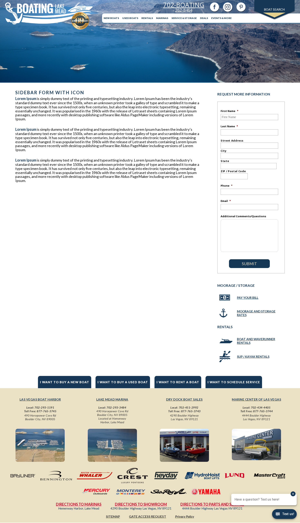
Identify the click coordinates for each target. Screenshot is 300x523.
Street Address (232, 140)
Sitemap (113, 516)
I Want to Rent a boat (178, 382)
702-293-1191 (44, 407)
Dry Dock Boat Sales (184, 399)
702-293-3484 (116, 407)
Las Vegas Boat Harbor (40, 399)
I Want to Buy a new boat (64, 382)
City (224, 151)
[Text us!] (284, 515)
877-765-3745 (46, 411)
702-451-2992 (188, 407)
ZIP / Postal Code (233, 171)
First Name (229, 111)
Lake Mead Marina (112, 399)
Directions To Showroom (141, 504)
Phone (226, 185)
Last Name (229, 126)
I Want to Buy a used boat (123, 382)
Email (226, 201)
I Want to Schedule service (234, 382)
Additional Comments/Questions (243, 216)
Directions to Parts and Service (212, 504)
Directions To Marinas (78, 504)
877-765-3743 (191, 411)
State (225, 161)
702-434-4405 (260, 407)
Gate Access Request (147, 516)
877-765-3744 (263, 411)
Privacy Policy (184, 516)
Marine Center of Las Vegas (256, 399)
